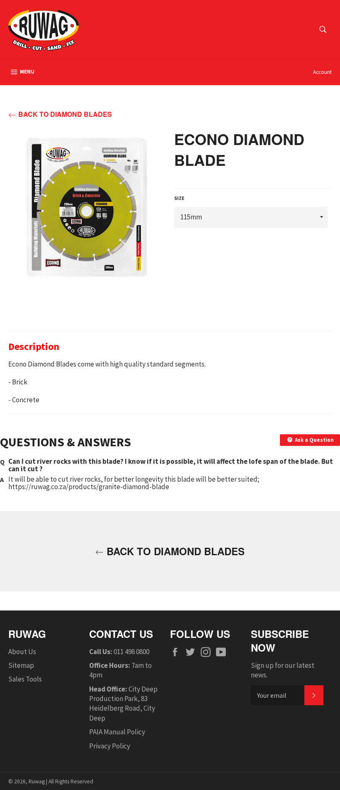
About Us (22, 651)
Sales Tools (25, 679)
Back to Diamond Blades (64, 114)
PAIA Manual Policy (117, 731)
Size (179, 198)
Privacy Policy (109, 746)
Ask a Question (314, 439)
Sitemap (21, 665)
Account (322, 72)
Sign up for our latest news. (282, 670)
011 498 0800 (131, 651)
